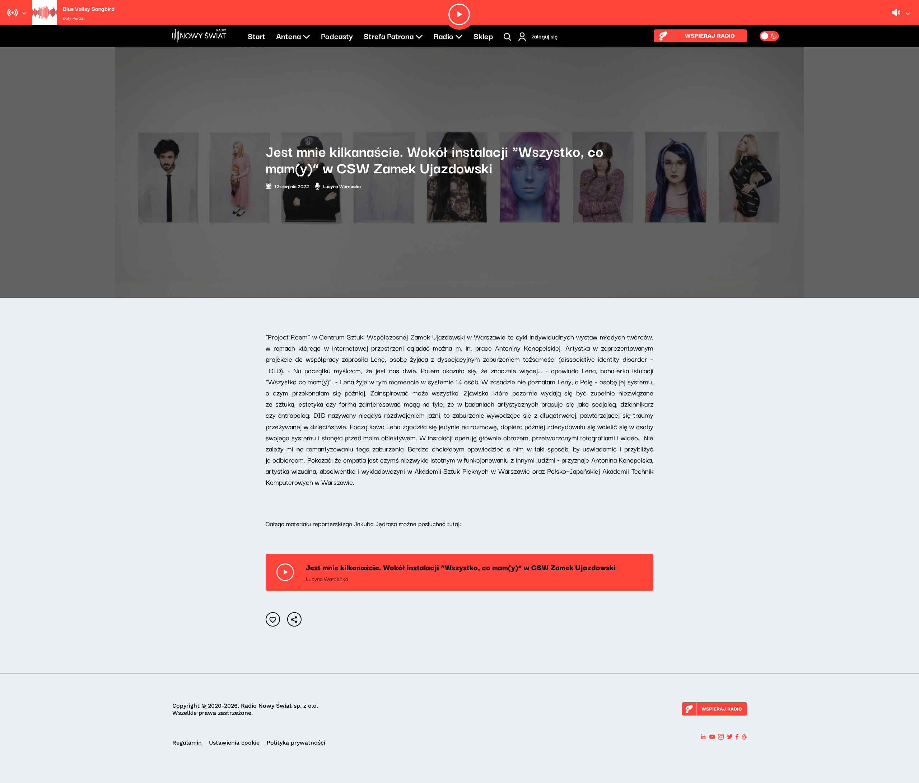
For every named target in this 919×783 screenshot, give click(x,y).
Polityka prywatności (296, 742)
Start (256, 35)
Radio (443, 35)
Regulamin (187, 742)
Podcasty (337, 35)
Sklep (483, 35)
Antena (288, 35)
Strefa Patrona (389, 35)
